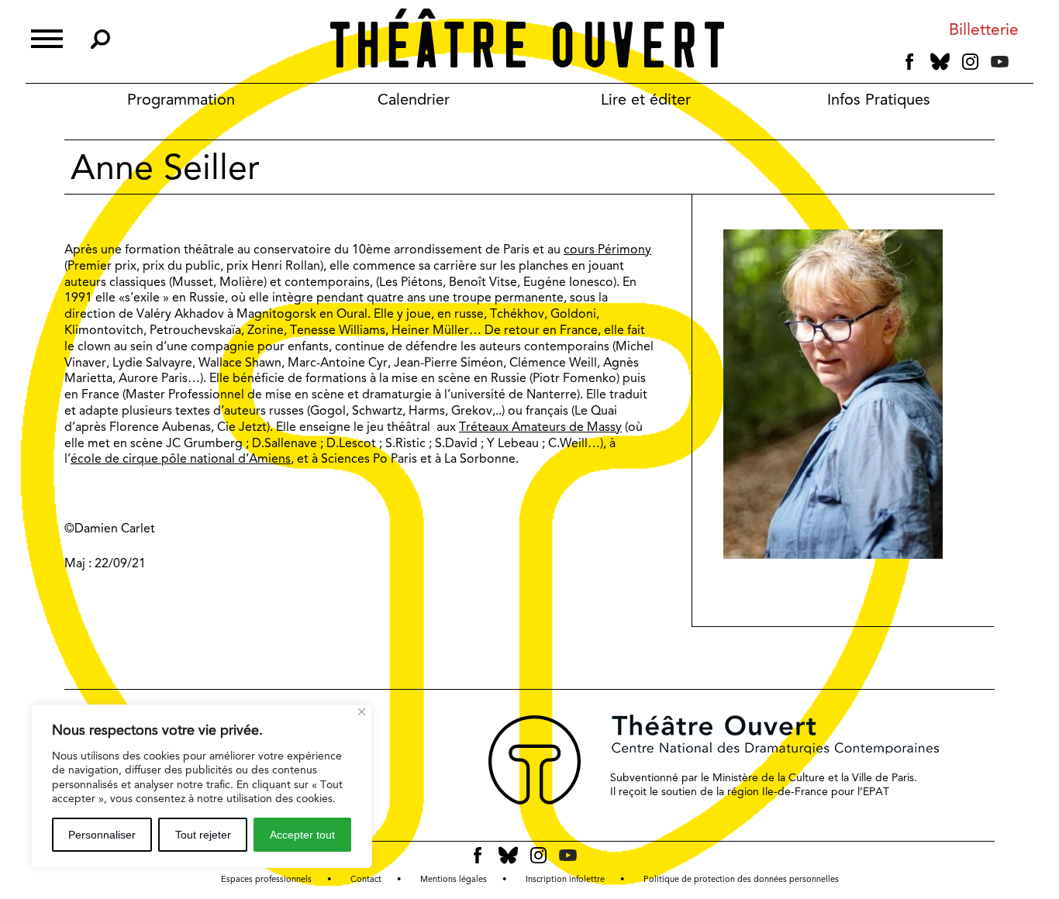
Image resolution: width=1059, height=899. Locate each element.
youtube (999, 61)
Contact (365, 879)
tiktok (1021, 65)
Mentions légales (453, 879)
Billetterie (984, 30)
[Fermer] (361, 711)
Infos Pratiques (878, 99)
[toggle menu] (47, 37)
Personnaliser (102, 834)
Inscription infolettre (565, 879)
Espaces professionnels (266, 879)
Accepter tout (302, 834)
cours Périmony (607, 249)
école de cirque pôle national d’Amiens (181, 458)
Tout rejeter (203, 834)
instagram (970, 62)
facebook (909, 62)
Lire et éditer (646, 99)
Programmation (181, 99)
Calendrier (414, 99)
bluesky (940, 61)
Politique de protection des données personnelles (741, 879)
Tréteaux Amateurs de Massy (540, 426)
